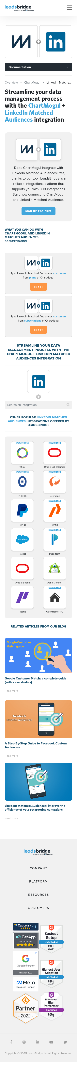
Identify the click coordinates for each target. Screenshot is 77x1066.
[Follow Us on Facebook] (11, 1042)
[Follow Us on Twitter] (65, 1042)
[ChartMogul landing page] (21, 41)
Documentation (19, 67)
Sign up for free (38, 211)
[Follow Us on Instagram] (24, 1042)
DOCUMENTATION (16, 241)
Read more (11, 691)
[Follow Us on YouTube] (51, 1042)
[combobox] (38, 405)
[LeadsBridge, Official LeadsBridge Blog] (19, 7)
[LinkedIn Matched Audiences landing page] (55, 41)
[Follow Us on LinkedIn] (37, 1042)
